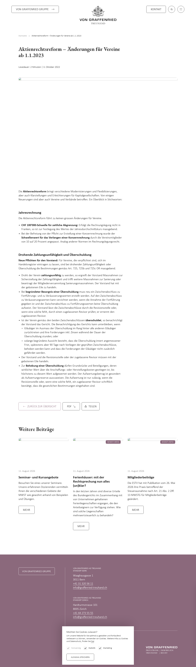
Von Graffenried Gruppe (32, 9)
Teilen (93, 406)
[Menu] (181, 9)
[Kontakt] (179, 647)
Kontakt (156, 9)
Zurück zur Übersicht (41, 406)
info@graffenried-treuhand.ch (90, 587)
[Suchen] (171, 9)
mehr (26, 510)
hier (92, 641)
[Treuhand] (98, 15)
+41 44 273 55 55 (83, 613)
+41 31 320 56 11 (83, 583)
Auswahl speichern (80, 657)
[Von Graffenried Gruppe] (161, 650)
